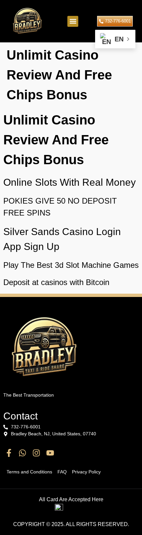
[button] (72, 21)
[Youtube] (50, 453)
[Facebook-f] (9, 453)
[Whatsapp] (22, 453)
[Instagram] (36, 453)
